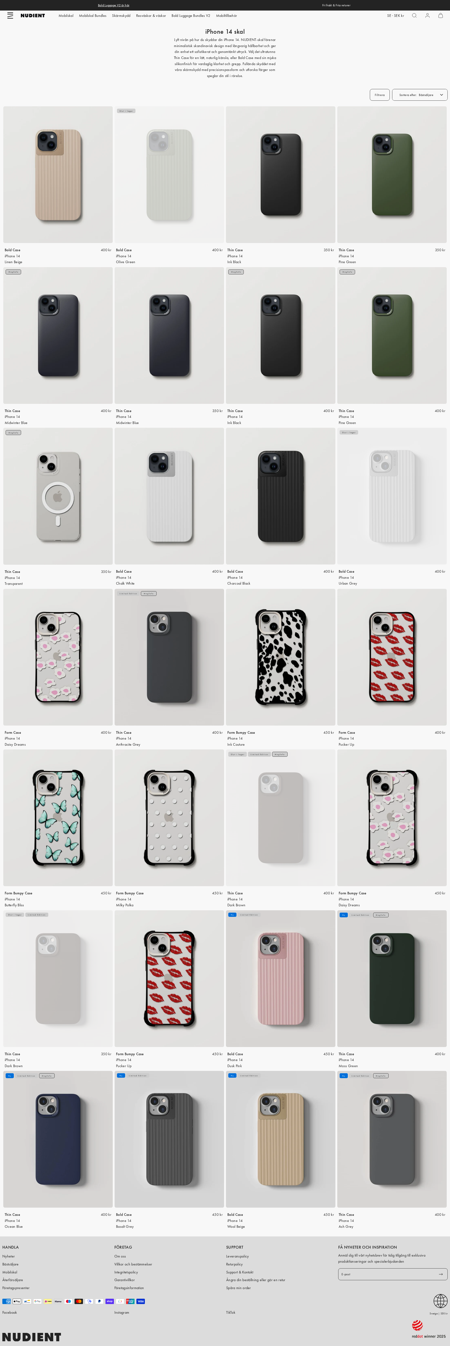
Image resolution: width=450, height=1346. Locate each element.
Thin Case (235, 249)
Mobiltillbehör (226, 15)
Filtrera (380, 95)
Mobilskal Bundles (92, 15)
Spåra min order (238, 1287)
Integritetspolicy (126, 1272)
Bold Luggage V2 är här (113, 5)
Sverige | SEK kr (439, 1313)
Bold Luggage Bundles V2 (191, 15)
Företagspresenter (16, 1287)
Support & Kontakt (239, 1272)
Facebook (9, 1312)
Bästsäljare (10, 1264)
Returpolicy (234, 1264)
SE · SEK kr (395, 15)
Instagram (121, 1312)
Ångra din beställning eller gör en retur (255, 1279)
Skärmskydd (121, 15)
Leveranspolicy (237, 1256)
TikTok (230, 1312)
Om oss (120, 1256)
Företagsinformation (129, 1287)
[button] (10, 15)
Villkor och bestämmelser (133, 1264)
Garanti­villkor (124, 1279)
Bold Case (12, 249)
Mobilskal (66, 15)
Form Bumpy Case (241, 732)
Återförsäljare (12, 1279)
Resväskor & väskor (151, 15)
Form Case (13, 732)
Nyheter (8, 1256)
